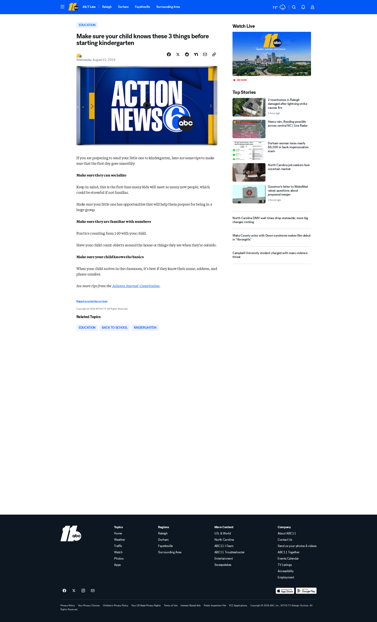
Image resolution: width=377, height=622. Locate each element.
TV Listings (285, 564)
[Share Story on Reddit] (187, 54)
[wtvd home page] (70, 533)
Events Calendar (288, 558)
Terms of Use (171, 605)
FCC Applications (238, 605)
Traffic (118, 546)
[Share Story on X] (178, 54)
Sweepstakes (222, 564)
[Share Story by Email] (205, 54)
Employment (286, 577)
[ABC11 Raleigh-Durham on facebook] (64, 591)
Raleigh (107, 7)
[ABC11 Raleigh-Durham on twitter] (74, 591)
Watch (118, 552)
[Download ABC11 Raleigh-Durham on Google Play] (306, 591)
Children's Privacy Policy (115, 605)
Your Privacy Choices (89, 605)
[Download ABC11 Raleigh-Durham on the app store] (285, 591)
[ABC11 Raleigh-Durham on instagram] (83, 591)
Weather (119, 539)
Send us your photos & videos (297, 546)
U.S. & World (222, 533)
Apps (117, 564)
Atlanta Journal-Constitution (135, 285)
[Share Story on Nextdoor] (196, 54)
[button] (62, 7)
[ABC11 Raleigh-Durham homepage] (73, 7)
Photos (118, 558)
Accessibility (286, 571)
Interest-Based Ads (191, 605)
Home (118, 533)
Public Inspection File (215, 605)
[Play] (271, 54)
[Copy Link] (214, 54)
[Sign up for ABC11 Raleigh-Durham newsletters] (93, 591)
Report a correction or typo (91, 301)
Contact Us (285, 539)
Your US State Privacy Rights (146, 605)
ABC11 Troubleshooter (229, 552)
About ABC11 (287, 533)
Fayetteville (142, 7)
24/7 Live (89, 7)
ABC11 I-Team (223, 546)
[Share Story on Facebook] (169, 54)
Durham (123, 7)
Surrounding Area (168, 7)
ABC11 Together (289, 552)
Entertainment (223, 558)
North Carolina (224, 539)
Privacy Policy (67, 605)
